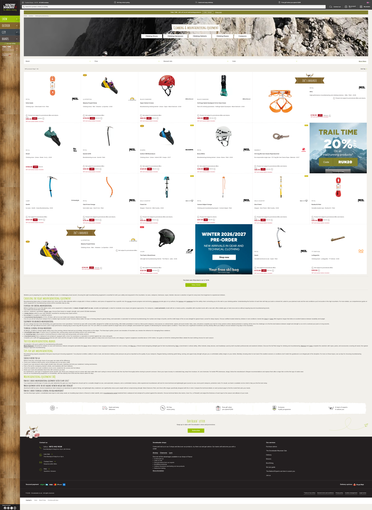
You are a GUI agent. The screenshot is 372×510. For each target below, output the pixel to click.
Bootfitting (269, 463)
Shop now (218, 12)
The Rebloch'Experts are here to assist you (280, 471)
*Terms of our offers (309, 493)
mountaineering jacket (110, 393)
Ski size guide (270, 467)
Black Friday (42, 500)
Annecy (155, 452)
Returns (268, 459)
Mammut (303, 346)
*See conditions (338, 171)
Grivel (266, 319)
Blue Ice (133, 346)
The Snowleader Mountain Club (276, 450)
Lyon (170, 452)
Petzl (177, 346)
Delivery (269, 455)
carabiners (189, 301)
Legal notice (362, 493)
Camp (271, 319)
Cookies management (351, 493)
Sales (35, 500)
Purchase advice (271, 446)
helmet (46, 311)
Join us (268, 475)
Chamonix (163, 452)
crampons (155, 301)
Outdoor (31, 15)
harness (181, 301)
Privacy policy (339, 493)
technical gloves (44, 338)
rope (50, 311)
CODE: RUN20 (207, 12)
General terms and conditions (325, 493)
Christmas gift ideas (53, 500)
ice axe (129, 301)
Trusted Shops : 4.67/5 (31, 2)
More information (158, 470)
